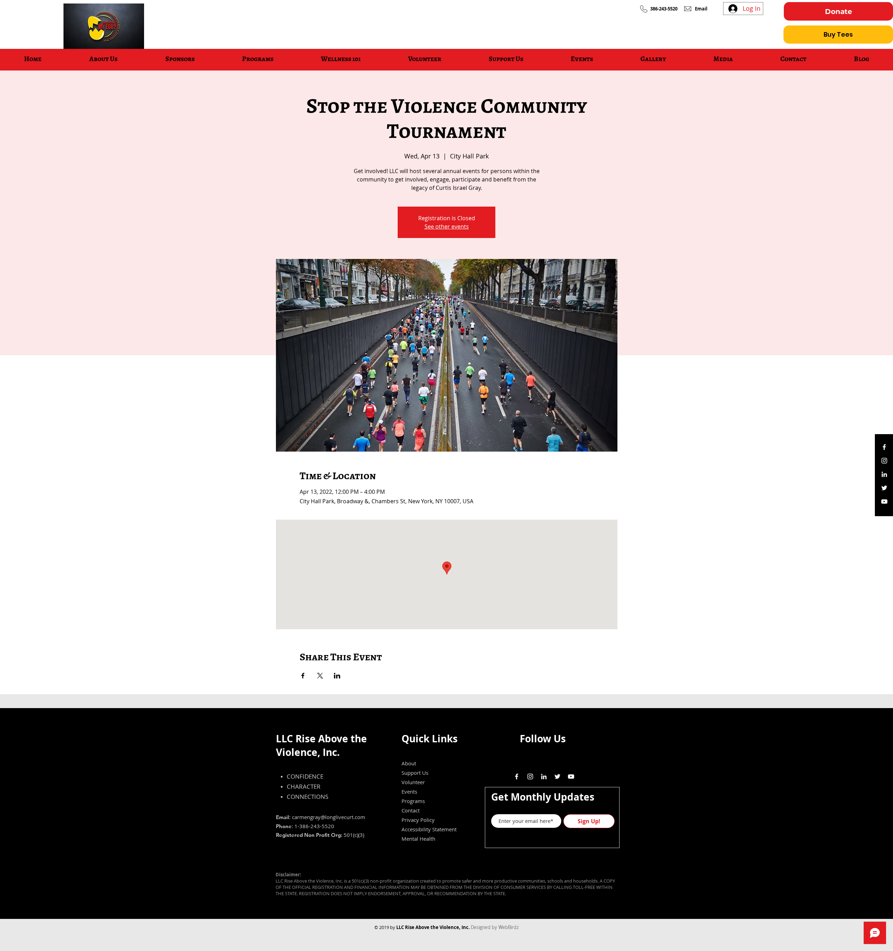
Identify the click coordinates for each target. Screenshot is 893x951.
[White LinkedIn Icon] (884, 474)
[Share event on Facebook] (303, 675)
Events (409, 791)
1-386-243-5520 (314, 826)
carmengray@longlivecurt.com (328, 816)
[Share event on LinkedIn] (337, 675)
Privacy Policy (418, 819)
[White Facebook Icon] (884, 447)
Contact (411, 810)
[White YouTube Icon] (884, 501)
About (409, 763)
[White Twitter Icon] (884, 488)
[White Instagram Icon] (884, 461)
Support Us (415, 772)
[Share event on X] (320, 675)
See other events (447, 226)
